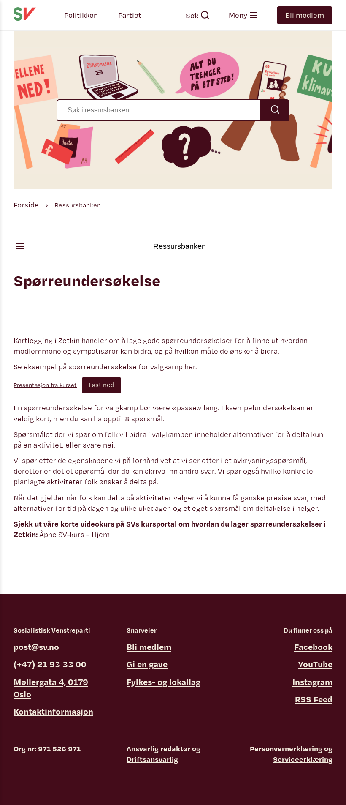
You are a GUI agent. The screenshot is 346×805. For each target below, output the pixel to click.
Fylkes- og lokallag (163, 682)
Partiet (129, 15)
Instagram (312, 682)
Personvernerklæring (286, 748)
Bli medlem (304, 15)
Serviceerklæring (302, 759)
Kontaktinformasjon (53, 711)
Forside (26, 205)
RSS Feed (313, 699)
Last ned (101, 384)
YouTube (315, 664)
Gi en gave (147, 664)
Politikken (81, 15)
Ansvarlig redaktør (158, 748)
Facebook (313, 646)
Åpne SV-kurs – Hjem (74, 534)
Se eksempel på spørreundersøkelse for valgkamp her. (105, 366)
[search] (173, 110)
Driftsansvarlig (152, 759)
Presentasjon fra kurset (45, 385)
